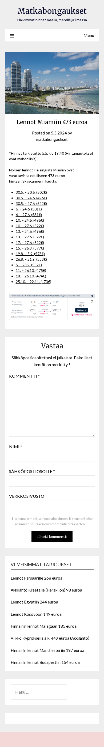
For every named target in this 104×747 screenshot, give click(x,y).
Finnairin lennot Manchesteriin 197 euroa (47, 650)
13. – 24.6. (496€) (30, 231)
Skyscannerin (33, 181)
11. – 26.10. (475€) (31, 270)
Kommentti (24, 375)
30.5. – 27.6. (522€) (31, 203)
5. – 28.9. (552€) (29, 265)
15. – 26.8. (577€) (30, 248)
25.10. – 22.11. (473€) (33, 281)
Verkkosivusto (26, 496)
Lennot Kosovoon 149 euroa (36, 614)
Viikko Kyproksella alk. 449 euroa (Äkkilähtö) (50, 638)
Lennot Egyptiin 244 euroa (34, 602)
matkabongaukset (52, 139)
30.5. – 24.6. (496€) (31, 198)
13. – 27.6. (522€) (30, 237)
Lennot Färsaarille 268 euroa (36, 578)
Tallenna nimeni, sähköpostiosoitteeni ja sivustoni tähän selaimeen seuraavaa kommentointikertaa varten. (54, 521)
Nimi (15, 446)
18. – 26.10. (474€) (31, 276)
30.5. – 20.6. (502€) (31, 192)
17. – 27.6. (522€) (30, 242)
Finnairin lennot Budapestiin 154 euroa (45, 662)
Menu (88, 35)
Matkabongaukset (52, 11)
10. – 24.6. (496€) (30, 220)
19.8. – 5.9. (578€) (30, 253)
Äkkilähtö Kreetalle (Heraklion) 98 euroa (46, 590)
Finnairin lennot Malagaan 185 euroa (44, 626)
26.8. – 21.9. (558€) (31, 259)
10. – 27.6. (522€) (30, 225)
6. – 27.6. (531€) (29, 214)
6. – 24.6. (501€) (29, 209)
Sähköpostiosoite (32, 471)
